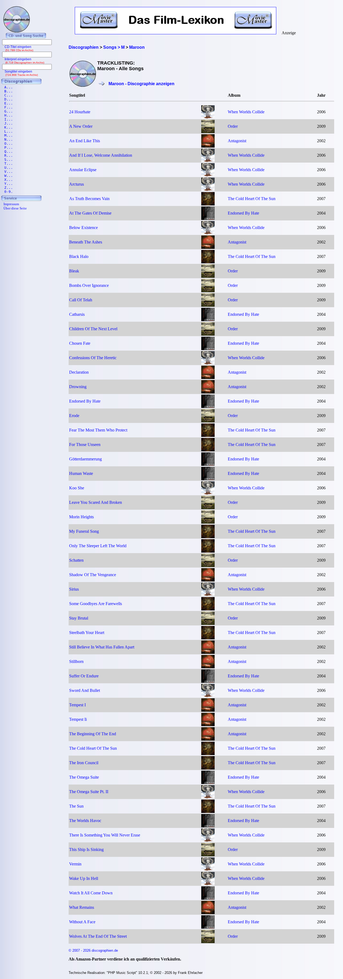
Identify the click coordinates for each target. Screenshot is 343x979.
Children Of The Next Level (93, 329)
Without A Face (82, 922)
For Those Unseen (84, 444)
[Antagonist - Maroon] (208, 146)
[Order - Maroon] (208, 131)
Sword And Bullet (84, 690)
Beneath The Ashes (85, 242)
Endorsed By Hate (243, 213)
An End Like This (84, 140)
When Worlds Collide (246, 112)
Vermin (75, 864)
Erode (74, 415)
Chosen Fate (79, 343)
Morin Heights (81, 517)
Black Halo (78, 256)
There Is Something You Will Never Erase (104, 835)
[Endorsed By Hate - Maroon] (208, 218)
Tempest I (77, 705)
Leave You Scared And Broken (95, 502)
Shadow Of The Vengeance (92, 574)
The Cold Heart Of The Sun (251, 198)
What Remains (81, 907)
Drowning (78, 386)
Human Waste (81, 473)
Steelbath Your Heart (86, 632)
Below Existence (83, 227)
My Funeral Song (84, 531)
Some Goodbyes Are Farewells (95, 603)
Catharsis (77, 314)
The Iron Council (83, 762)
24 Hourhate (79, 112)
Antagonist (237, 140)
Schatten (76, 560)
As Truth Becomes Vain (89, 198)
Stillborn (76, 661)
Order (233, 126)
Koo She (76, 488)
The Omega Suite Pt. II (88, 791)
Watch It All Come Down (91, 893)
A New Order (80, 126)
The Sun (76, 806)
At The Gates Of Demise (90, 213)
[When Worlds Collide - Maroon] (208, 117)
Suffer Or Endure (84, 676)
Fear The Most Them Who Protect (98, 430)
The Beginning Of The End (92, 734)
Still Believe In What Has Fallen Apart (101, 647)
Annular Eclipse (82, 169)
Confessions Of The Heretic (93, 357)
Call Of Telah (80, 300)
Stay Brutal (78, 618)
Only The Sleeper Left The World (97, 545)
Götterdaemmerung (85, 459)
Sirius (74, 589)
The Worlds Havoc (85, 820)
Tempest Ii (78, 719)
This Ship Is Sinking (86, 849)
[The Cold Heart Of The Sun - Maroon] (208, 204)
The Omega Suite (84, 777)
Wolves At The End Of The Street (98, 936)
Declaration (79, 372)
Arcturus (76, 184)
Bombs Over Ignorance (89, 285)
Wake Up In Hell (83, 878)
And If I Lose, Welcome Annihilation (100, 155)
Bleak (74, 271)
